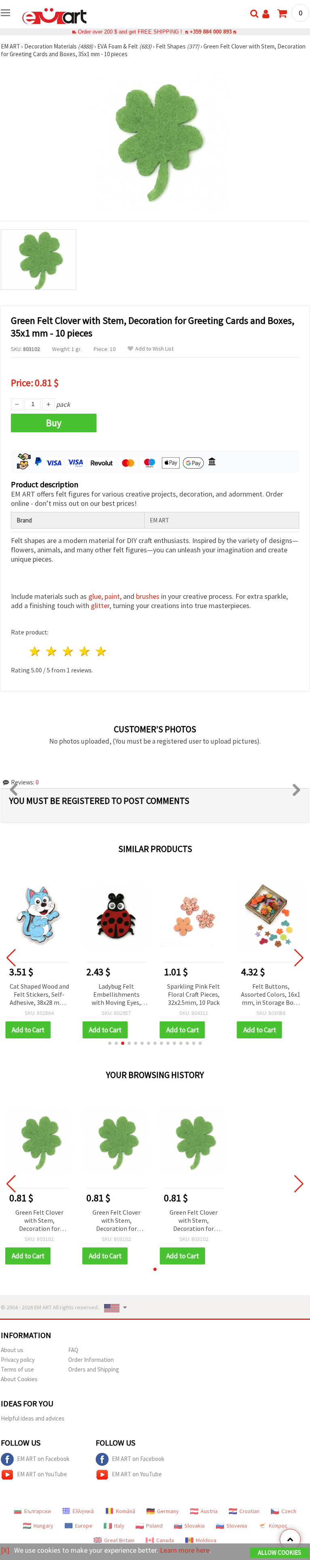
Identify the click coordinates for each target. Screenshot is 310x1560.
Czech (288, 1511)
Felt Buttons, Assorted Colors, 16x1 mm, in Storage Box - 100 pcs (270, 995)
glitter (100, 605)
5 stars (101, 651)
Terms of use (17, 1369)
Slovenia (236, 1525)
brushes (147, 596)
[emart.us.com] (54, 15)
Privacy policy (18, 1359)
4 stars (84, 651)
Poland (154, 1525)
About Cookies (19, 1379)
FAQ (73, 1350)
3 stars (68, 651)
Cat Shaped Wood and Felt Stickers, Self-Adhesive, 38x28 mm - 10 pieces (39, 995)
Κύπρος (278, 1525)
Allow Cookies (279, 1552)
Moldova (206, 1540)
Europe (83, 1525)
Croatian (249, 1511)
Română (125, 1511)
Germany (168, 1511)
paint (112, 596)
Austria (209, 1511)
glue (94, 596)
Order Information (91, 1359)
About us (12, 1350)
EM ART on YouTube (42, 1474)
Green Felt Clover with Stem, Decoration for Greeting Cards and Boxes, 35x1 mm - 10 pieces (39, 1221)
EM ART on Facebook (43, 1459)
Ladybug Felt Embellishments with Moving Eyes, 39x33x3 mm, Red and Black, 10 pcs (116, 995)
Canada (165, 1540)
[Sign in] (265, 14)
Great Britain (119, 1540)
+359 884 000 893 (211, 32)
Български (37, 1511)
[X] (5, 1550)
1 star (35, 651)
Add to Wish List (154, 349)
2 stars (52, 651)
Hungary (43, 1525)
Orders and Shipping (93, 1369)
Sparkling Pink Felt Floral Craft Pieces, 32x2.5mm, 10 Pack (193, 994)
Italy (119, 1525)
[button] (109, 1043)
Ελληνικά (83, 1511)
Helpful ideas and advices (33, 1418)
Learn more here (184, 1550)
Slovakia (194, 1525)
